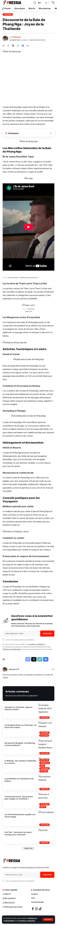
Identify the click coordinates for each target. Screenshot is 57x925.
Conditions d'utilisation (26, 921)
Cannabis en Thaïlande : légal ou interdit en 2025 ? (18, 708)
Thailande (8, 14)
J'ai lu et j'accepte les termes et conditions (19, 640)
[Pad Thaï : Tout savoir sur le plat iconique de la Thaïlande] (46, 836)
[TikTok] (40, 908)
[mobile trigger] (52, 3)
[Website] (53, 669)
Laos (42, 766)
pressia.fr (17, 37)
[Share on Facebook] (8, 45)
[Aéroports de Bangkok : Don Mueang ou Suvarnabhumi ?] (46, 746)
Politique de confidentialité (12, 649)
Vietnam (43, 771)
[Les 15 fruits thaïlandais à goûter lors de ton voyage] (46, 818)
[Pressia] (12, 3)
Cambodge (44, 763)
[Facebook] (32, 908)
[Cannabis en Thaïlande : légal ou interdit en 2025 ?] (46, 711)
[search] (35, 3)
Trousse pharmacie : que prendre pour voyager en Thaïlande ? (19, 798)
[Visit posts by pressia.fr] (5, 38)
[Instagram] (36, 908)
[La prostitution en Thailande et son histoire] (46, 782)
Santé (42, 807)
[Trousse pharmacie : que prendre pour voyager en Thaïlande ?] (46, 800)
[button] (18, 45)
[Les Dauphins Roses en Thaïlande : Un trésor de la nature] (46, 729)
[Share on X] (13, 45)
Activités (44, 735)
